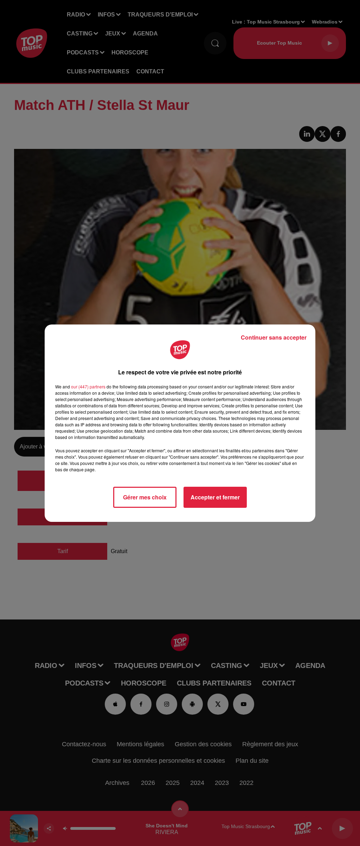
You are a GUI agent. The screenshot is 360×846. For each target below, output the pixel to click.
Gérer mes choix (145, 497)
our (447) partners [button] (88, 386)
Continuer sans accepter (274, 337)
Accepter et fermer (215, 497)
